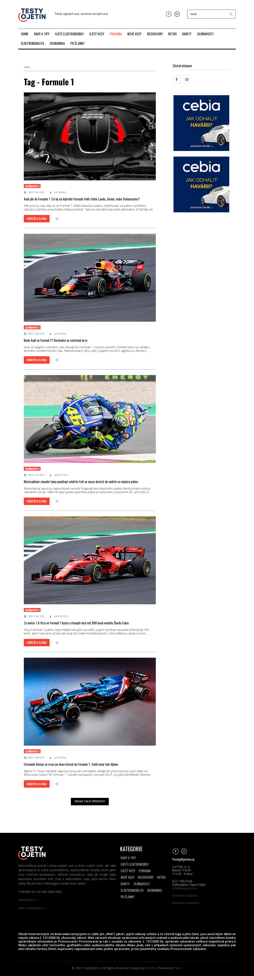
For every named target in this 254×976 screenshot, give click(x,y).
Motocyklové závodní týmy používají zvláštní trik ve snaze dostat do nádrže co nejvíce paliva (81, 481)
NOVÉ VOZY (127, 877)
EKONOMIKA (154, 890)
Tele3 (178, 968)
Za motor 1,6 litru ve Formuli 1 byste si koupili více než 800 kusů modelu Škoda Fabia (76, 622)
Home (27, 67)
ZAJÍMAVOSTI (141, 883)
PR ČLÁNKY (127, 896)
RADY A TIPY (128, 857)
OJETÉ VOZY (128, 870)
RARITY (125, 883)
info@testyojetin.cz (184, 888)
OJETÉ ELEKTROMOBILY (135, 864)
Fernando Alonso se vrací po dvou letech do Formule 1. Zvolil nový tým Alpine (71, 764)
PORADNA (145, 870)
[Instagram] (177, 14)
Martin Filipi (61, 475)
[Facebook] (168, 14)
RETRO (161, 877)
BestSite (150, 968)
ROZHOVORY (146, 877)
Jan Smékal (60, 192)
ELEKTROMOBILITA (132, 890)
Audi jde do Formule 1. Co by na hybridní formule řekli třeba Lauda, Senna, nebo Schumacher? (82, 199)
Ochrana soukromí (184, 895)
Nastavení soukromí (185, 903)
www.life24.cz (27, 900)
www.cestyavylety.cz (32, 908)
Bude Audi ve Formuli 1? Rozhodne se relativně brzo (55, 340)
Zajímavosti (32, 186)
